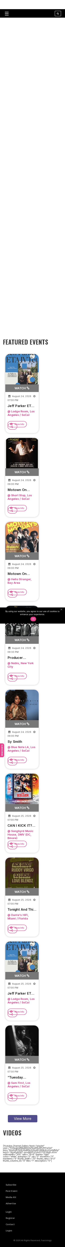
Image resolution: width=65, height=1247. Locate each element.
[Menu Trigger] (7, 13)
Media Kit (11, 1197)
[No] (61, 609)
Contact (10, 1224)
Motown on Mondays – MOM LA (21, 490)
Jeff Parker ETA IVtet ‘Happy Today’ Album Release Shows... (22, 406)
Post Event (11, 1191)
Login (9, 1211)
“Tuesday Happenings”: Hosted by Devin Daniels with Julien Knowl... (21, 1077)
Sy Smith (15, 742)
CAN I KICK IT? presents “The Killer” (20, 826)
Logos (9, 1230)
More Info (19, 424)
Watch (21, 388)
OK (33, 619)
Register (10, 1218)
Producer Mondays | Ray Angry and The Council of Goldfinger (20, 658)
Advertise (11, 1203)
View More (22, 1119)
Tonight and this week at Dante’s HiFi (21, 909)
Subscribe (2, 750)
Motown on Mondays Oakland (17, 574)
